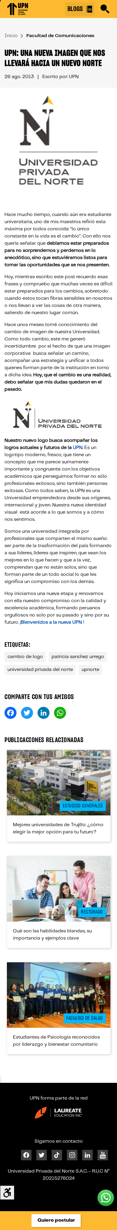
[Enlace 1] (17, 9)
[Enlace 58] (58, 1112)
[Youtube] (103, 1155)
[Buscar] (105, 8)
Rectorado (92, 912)
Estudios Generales (83, 805)
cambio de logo (25, 656)
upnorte (90, 669)
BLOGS (76, 9)
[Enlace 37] (58, 782)
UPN (77, 447)
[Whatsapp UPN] (106, 1198)
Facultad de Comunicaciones (60, 36)
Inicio (11, 36)
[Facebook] (26, 1155)
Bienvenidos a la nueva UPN (51, 622)
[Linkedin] (87, 1155)
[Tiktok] (57, 1155)
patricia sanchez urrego (78, 656)
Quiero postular (56, 1220)
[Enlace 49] (58, 995)
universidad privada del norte (40, 669)
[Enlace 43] (58, 889)
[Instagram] (72, 1155)
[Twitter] (41, 1155)
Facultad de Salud (84, 1018)
